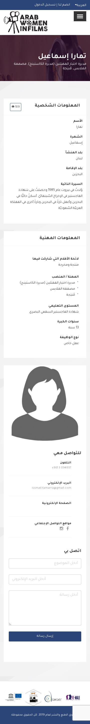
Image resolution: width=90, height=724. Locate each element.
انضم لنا (64, 5)
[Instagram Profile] (61, 529)
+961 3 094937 (61, 468)
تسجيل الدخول (45, 5)
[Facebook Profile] (67, 529)
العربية (81, 5)
